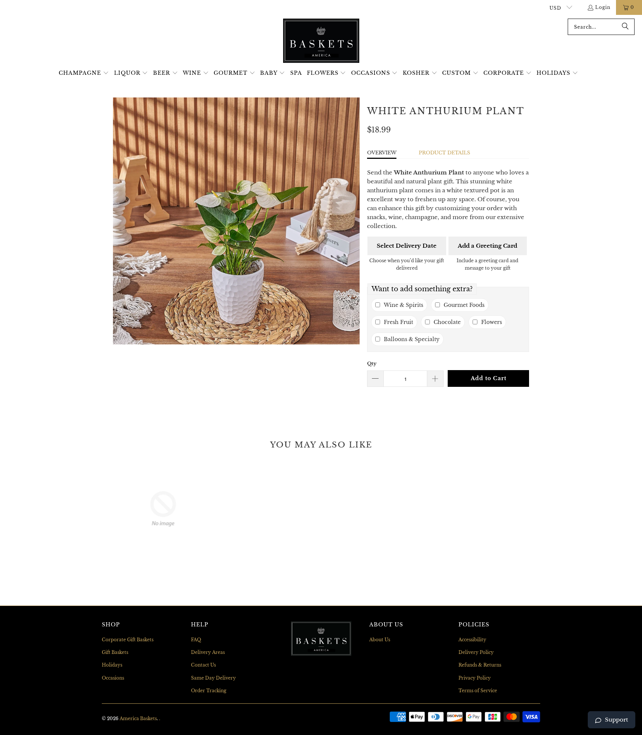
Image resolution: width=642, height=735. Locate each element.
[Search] (625, 27)
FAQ (196, 639)
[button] (84, 73)
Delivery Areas (208, 652)
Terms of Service (477, 690)
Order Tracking (208, 690)
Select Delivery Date (407, 245)
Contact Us (203, 665)
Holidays (112, 665)
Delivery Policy (476, 652)
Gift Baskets (115, 652)
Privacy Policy (474, 678)
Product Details (444, 153)
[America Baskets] (321, 41)
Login (602, 7)
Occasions (113, 678)
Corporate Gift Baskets (127, 639)
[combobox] (601, 27)
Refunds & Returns (479, 665)
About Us (379, 639)
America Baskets (138, 718)
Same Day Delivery (213, 678)
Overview (381, 153)
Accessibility (472, 639)
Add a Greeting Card (487, 245)
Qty (371, 363)
